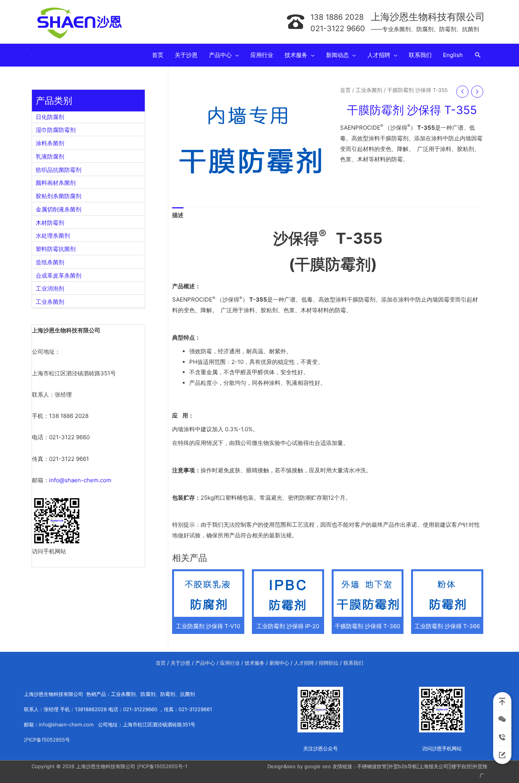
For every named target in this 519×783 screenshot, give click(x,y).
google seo (317, 766)
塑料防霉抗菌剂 (56, 249)
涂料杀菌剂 (50, 143)
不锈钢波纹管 (372, 766)
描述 (178, 215)
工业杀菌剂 (50, 301)
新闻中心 (279, 663)
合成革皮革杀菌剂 (58, 275)
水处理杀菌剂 (53, 235)
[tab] (178, 215)
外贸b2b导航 (402, 766)
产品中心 (205, 663)
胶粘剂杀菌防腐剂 (58, 196)
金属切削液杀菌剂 (58, 209)
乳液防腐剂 (50, 156)
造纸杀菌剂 (50, 262)
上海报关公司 (433, 766)
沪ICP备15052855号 (47, 740)
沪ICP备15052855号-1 (162, 766)
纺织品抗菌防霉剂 (58, 169)
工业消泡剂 (50, 288)
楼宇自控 (461, 766)
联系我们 (353, 663)
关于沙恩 (180, 663)
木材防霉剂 (50, 222)
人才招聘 (304, 663)
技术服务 (254, 663)
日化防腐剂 (50, 117)
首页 (345, 90)
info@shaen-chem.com (80, 480)
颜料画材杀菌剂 (56, 182)
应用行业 (230, 663)
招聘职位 (329, 663)
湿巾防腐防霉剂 (56, 129)
